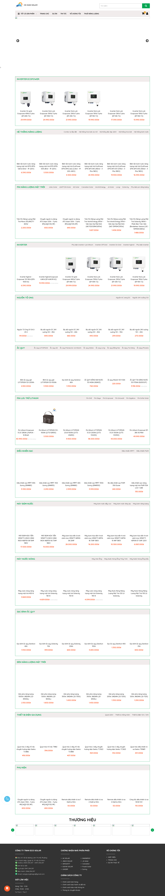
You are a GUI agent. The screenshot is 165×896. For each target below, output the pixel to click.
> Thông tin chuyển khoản (70, 890)
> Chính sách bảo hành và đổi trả (73, 884)
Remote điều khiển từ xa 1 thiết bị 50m (71, 801)
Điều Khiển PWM (143, 451)
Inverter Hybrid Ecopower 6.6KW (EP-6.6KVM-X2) (48, 278)
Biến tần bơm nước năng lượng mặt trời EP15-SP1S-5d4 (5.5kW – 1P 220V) (26, 166)
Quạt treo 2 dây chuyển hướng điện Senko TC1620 (116, 748)
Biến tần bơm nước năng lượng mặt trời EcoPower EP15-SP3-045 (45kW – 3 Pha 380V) (94, 167)
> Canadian (85, 864)
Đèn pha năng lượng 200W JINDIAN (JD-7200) (116, 695)
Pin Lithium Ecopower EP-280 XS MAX (139, 431)
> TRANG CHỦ (111, 860)
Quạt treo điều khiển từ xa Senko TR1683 (138, 748)
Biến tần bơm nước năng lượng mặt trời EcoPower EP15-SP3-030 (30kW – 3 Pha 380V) (139, 167)
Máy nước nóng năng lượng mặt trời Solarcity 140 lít (93, 593)
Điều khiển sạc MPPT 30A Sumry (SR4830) (48, 484)
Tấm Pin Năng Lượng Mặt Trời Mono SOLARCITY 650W (26, 221)
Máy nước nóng (26, 559)
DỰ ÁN (54, 14)
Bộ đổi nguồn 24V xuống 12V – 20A (139, 331)
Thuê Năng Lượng (91, 14)
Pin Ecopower (108, 398)
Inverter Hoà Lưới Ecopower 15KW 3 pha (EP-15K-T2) (94, 113)
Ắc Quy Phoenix (143, 348)
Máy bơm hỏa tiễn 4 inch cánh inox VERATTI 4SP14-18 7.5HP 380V (93, 538)
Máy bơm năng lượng (141, 504)
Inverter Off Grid (101, 245)
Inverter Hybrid (128, 245)
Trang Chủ (44, 14)
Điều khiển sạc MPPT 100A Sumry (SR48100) (93, 484)
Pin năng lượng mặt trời (31, 187)
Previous (18, 41)
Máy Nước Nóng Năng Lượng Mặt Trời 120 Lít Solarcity (116, 593)
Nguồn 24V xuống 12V (141, 298)
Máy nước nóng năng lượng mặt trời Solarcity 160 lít (48, 593)
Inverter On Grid (115, 245)
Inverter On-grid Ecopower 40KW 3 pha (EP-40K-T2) (26, 113)
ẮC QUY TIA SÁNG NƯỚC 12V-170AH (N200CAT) (139, 381)
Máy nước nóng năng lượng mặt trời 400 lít (26, 592)
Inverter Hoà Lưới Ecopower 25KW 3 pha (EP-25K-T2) (71, 113)
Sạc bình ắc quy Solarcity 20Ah (71, 645)
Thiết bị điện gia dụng (29, 714)
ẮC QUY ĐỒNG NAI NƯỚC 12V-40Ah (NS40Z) (94, 381)
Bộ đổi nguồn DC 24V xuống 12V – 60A (71, 331)
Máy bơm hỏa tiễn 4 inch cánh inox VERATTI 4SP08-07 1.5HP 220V (139, 538)
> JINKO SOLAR (66, 861)
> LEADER (64, 869)
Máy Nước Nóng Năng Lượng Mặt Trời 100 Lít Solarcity (139, 593)
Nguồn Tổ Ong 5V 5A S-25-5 (26, 331)
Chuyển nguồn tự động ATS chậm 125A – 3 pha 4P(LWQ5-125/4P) (48, 221)
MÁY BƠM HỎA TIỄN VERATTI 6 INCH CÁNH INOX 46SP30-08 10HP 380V (26, 539)
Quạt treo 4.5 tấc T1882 (48, 747)
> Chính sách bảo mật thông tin (72, 887)
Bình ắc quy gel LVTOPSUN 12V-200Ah (26, 381)
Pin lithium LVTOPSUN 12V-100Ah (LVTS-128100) (48, 431)
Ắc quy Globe (89, 348)
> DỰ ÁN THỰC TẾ (112, 863)
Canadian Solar (87, 187)
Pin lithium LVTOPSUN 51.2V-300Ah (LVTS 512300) (116, 432)
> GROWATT (65, 864)
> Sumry (84, 869)
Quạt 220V (109, 715)
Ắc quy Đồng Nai (113, 348)
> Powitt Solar (86, 866)
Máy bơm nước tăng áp (122, 504)
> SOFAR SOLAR (67, 866)
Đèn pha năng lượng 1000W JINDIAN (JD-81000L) (26, 696)
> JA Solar (84, 861)
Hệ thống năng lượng (29, 131)
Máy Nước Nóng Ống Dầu (139, 559)
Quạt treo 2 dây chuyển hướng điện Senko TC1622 (93, 748)
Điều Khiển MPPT (128, 451)
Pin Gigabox (130, 398)
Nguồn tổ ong (25, 297)
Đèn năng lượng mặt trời (31, 662)
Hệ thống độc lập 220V (108, 132)
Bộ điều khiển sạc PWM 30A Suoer (116, 484)
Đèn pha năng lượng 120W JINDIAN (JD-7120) (139, 695)
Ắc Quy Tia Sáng (128, 348)
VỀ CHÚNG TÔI (75, 14)
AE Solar (76, 187)
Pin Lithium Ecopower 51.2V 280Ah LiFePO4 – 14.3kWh (26, 432)
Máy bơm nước (25, 503)
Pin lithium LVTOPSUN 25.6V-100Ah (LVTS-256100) (71, 432)
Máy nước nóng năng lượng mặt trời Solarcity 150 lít (71, 593)
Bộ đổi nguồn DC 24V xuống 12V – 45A (94, 331)
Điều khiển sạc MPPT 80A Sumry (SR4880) (26, 484)
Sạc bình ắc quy (26, 611)
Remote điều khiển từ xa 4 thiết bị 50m (116, 801)
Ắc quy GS (54, 348)
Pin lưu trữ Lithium (27, 398)
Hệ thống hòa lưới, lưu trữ (88, 132)
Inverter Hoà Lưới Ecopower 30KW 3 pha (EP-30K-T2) (48, 113)
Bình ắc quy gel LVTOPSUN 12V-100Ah (48, 381)
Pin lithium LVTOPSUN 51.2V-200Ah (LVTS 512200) (94, 432)
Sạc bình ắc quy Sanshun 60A (71, 381)
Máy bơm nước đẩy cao (102, 504)
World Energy (100, 187)
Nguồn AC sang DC (123, 298)
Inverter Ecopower (28, 79)
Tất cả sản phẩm (27, 14)
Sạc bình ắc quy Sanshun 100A (94, 645)
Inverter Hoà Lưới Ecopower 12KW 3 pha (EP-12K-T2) (116, 113)
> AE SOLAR (65, 858)
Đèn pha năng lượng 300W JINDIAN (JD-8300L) (93, 696)
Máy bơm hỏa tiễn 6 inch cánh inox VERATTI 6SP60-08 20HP (71, 538)
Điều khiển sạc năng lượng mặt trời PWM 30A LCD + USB (139, 485)
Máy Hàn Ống (97, 559)
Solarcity (125, 187)
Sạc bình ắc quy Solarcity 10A (48, 645)
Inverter (22, 244)
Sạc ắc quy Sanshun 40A (116, 644)
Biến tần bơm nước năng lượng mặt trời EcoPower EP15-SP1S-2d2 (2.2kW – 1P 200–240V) (71, 167)
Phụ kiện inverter (142, 245)
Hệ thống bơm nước (141, 132)
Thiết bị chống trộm (122, 715)
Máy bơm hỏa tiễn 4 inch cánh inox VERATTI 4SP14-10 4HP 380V (116, 538)
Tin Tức (63, 14)
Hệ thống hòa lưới (125, 132)
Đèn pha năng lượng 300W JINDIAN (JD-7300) (71, 695)
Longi (118, 187)
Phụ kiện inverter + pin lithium (82, 245)
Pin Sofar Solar (143, 398)
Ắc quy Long (100, 348)
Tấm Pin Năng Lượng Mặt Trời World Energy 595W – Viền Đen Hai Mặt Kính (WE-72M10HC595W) (116, 222)
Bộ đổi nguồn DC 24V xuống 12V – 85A (48, 331)
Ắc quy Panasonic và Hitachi (70, 348)
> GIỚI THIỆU (111, 857)
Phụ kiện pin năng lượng (140, 187)
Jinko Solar (53, 187)
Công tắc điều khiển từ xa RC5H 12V (139, 801)
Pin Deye (97, 398)
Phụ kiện (21, 767)
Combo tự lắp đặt (70, 132)
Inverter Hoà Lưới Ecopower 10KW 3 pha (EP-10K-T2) (139, 113)
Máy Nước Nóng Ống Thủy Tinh (116, 559)
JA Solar (111, 187)
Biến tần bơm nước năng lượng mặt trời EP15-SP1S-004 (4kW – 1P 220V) (48, 166)
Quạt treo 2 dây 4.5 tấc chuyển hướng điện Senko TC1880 (71, 749)
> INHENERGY (85, 858)
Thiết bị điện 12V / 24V (140, 715)
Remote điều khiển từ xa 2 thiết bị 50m (94, 801)
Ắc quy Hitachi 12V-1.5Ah (116, 380)
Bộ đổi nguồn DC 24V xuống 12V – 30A (116, 331)
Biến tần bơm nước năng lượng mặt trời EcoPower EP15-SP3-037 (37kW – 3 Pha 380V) (116, 167)
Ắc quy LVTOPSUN (41, 348)
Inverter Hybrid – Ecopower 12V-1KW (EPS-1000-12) (26, 279)
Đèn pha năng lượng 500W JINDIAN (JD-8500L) (48, 696)
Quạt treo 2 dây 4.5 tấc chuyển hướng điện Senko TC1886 (26, 749)
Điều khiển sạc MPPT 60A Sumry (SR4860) (71, 484)
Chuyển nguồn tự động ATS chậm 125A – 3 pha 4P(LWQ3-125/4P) (71, 221)
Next (147, 41)
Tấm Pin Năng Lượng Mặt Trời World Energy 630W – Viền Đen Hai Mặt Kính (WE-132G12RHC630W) (93, 222)
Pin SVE (89, 398)
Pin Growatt (119, 398)
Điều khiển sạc (25, 451)
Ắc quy (21, 348)
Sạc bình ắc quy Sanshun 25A (139, 645)
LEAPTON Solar (65, 187)
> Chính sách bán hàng (69, 882)
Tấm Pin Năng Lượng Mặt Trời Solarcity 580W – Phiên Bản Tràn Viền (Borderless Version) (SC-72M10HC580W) (139, 224)
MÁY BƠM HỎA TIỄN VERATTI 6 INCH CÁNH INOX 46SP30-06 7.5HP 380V (49, 539)
